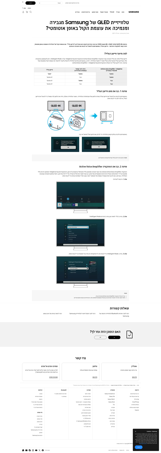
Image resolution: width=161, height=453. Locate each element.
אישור (138, 447)
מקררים (113, 413)
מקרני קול (112, 410)
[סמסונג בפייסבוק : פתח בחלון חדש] (43, 450)
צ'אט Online (87, 418)
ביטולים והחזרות (135, 404)
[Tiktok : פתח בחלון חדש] (30, 450)
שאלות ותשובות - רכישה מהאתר (83, 402)
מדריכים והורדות (87, 396)
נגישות (40, 399)
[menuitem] (123, 12)
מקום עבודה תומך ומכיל (37, 402)
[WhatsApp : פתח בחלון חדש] (23, 450)
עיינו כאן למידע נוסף (143, 443)
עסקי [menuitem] (24, 8)
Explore (137, 410)
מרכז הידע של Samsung (36, 430)
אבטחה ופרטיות (38, 396)
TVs (114, 404)
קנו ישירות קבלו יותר (134, 396)
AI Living (136, 399)
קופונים (64, 396)
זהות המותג (39, 421)
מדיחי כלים (112, 415)
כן (114, 337)
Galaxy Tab (112, 396)
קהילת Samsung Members (84, 421)
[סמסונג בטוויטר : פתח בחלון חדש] (39, 450)
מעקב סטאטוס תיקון (86, 413)
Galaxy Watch (111, 399)
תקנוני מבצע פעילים (134, 407)
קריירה (40, 424)
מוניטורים (112, 424)
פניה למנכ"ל (88, 426)
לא (100, 337)
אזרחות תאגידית (38, 404)
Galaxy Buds (111, 402)
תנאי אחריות (88, 407)
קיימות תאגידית (38, 407)
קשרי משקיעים (38, 427)
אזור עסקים (39, 419)
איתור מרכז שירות (87, 410)
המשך (30, 3)
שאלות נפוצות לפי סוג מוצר (84, 404)
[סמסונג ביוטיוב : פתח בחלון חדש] (36, 450)
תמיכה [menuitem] (29, 8)
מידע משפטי (121, 450)
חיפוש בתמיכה (87, 399)
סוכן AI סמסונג (87, 424)
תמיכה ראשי (88, 393)
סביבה (40, 393)
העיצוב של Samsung (37, 435)
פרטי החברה (39, 416)
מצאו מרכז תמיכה (53, 377)
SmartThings (135, 402)
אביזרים (113, 426)
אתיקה (40, 432)
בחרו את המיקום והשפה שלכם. (72, 3)
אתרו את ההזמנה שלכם (61, 393)
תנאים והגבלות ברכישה (112, 450)
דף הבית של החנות (134, 393)
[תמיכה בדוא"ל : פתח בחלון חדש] (26, 450)
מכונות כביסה (112, 418)
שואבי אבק (112, 421)
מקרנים (113, 407)
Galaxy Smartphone (110, 393)
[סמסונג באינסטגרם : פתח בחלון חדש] (33, 450)
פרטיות (127, 450)
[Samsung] (134, 12)
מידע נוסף (134, 377)
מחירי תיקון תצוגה (86, 415)
